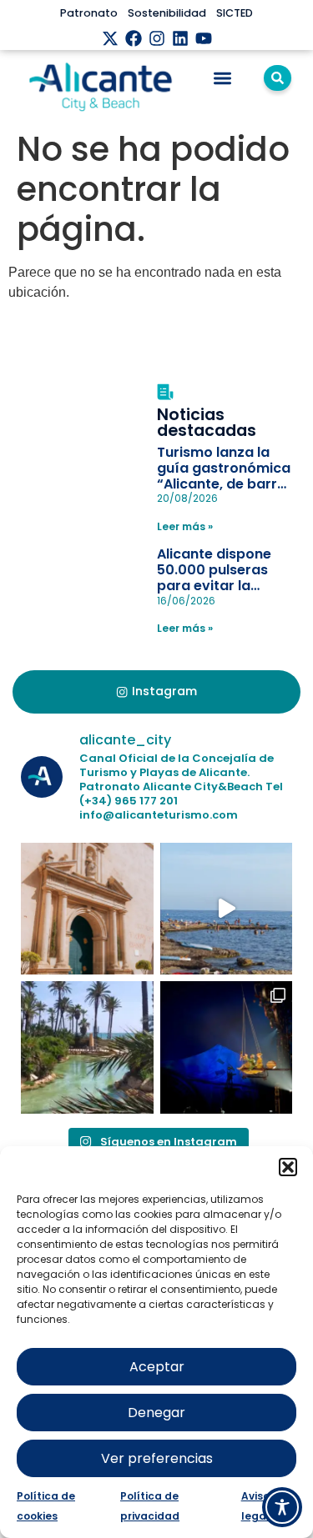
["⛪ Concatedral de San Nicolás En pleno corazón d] (87, 909)
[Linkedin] (180, 38)
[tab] (156, 692)
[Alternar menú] (222, 78)
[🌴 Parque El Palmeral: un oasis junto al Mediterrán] (87, 1047)
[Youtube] (203, 38)
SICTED (234, 13)
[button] (288, 1167)
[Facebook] (133, 38)
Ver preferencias (157, 1458)
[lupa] (277, 78)
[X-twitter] (110, 38)
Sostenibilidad (167, 13)
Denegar (156, 1412)
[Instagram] (157, 38)
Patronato (89, 13)
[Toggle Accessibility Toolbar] (282, 1507)
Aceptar (156, 1366)
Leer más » (185, 526)
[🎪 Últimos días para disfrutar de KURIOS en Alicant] (226, 1047)
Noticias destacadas (206, 422)
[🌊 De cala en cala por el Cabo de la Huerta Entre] (226, 909)
